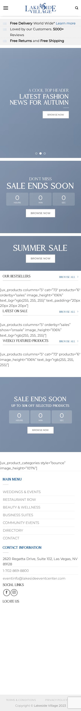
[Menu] (5, 8)
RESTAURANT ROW (19, 500)
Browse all (67, 311)
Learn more (66, 23)
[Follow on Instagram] (14, 592)
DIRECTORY (13, 530)
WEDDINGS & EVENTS (22, 492)
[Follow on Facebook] (6, 592)
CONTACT (11, 538)
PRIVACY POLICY (56, 699)
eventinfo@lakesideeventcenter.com (34, 578)
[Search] (76, 8)
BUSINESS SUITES (18, 515)
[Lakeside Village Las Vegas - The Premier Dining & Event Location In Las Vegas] (40, 8)
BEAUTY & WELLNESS (21, 507)
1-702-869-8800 (16, 571)
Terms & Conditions (21, 699)
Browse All (67, 277)
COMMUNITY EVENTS (21, 523)
